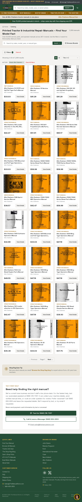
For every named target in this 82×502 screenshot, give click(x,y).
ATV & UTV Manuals (9, 457)
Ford (44, 449)
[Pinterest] (45, 473)
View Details (20, 96)
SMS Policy (56, 495)
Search (67, 8)
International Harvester (50, 451)
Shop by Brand (40, 13)
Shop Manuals (25, 13)
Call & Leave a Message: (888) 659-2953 (42, 419)
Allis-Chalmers (47, 460)
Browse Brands (72, 43)
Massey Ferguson (48, 446)
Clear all (18, 52)
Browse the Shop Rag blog (41, 370)
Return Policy (6, 480)
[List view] (59, 57)
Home (6, 27)
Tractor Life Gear (57, 13)
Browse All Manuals (8, 446)
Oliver (44, 463)
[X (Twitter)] (50, 473)
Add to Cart (16, 74)
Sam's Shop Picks (8, 454)
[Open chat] (77, 497)
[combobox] (43, 8)
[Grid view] (56, 57)
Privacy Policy (37, 495)
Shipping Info (6, 477)
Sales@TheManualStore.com (71, 2)
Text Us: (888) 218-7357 (42, 413)
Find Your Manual (10, 13)
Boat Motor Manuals (9, 460)
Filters (9, 52)
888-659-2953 (10, 486)
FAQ (3, 474)
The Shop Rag (74, 13)
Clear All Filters (30, 62)
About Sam (6, 463)
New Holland (47, 457)
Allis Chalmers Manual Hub (68, 17)
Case (44, 454)
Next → (50, 359)
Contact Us (6, 472)
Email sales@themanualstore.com (42, 424)
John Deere (46, 443)
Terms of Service (46, 495)
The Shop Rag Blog (8, 451)
